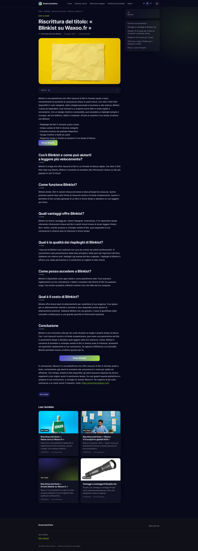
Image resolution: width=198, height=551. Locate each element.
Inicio (70, 3)
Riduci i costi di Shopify (137, 48)
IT (147, 3)
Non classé (43, 16)
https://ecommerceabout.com (95, 383)
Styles (130, 3)
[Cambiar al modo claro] (157, 3)
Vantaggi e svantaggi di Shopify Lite (142, 27)
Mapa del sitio (154, 526)
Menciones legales (97, 3)
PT (151, 3)
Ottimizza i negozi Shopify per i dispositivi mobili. (140, 42)
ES (144, 3)
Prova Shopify (48, 143)
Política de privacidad (116, 3)
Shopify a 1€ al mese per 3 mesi (140, 37)
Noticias (47, 11)
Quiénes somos (81, 3)
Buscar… (131, 15)
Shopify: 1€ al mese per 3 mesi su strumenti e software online (141, 32)
